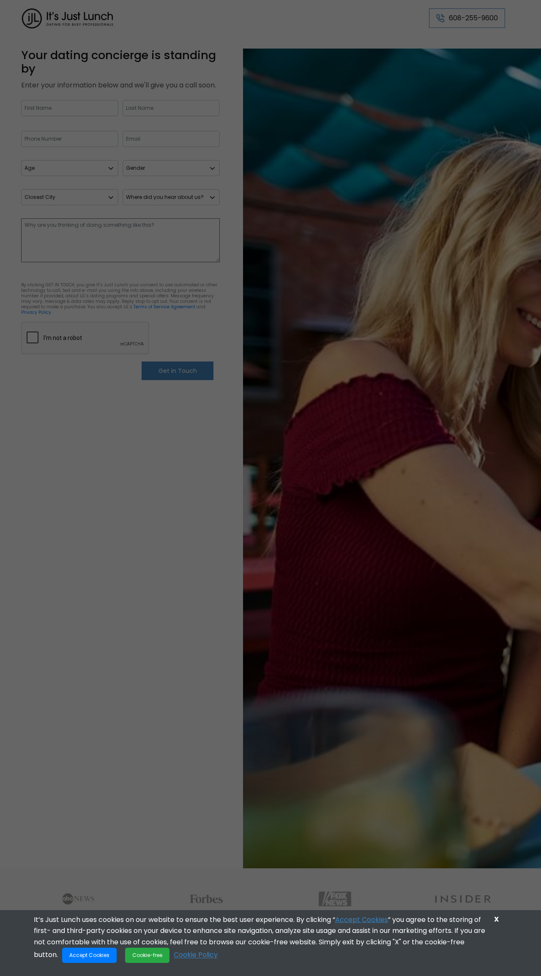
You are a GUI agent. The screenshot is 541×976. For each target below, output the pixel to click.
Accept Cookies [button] (89, 955)
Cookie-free (147, 955)
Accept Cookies (361, 919)
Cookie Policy (196, 955)
